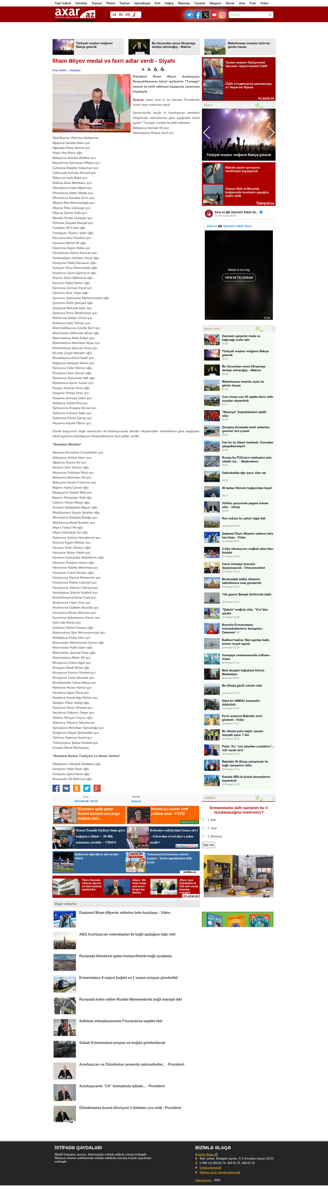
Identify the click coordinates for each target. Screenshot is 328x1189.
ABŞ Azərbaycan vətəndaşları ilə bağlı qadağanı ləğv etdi (127, 934)
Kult (157, 3)
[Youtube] (214, 17)
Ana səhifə (59, 70)
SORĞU (210, 798)
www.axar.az (203, 1180)
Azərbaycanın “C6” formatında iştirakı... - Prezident (122, 1086)
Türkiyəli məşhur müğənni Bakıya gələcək (238, 155)
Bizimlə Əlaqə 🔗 (206, 1154)
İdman (230, 3)
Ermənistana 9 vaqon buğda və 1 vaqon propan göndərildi (128, 978)
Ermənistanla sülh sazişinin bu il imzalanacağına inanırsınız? (239, 810)
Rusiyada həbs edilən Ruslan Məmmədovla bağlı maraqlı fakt (130, 999)
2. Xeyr (212, 828)
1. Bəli (212, 820)
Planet (110, 3)
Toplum (124, 3)
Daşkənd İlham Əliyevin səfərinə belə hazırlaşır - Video (124, 913)
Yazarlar (199, 3)
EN (128, 14)
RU (121, 14)
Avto (242, 3)
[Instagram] (222, 17)
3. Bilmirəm (215, 836)
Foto (253, 3)
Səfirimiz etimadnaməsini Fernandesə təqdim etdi (120, 1021)
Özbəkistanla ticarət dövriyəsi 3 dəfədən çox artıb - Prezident (130, 1108)
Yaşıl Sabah (63, 3)
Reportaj (184, 3)
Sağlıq (169, 3)
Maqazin (215, 3)
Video (264, 3)
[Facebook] (197, 17)
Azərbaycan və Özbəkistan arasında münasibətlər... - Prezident (131, 1064)
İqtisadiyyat (142, 3)
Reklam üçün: (220, 1172)
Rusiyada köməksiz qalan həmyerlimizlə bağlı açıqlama (125, 956)
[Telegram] (189, 17)
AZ (114, 14)
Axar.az (138, 99)
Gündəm (81, 3)
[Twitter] (206, 17)
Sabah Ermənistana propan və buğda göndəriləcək (122, 1043)
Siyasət (97, 3)
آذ (133, 15)
